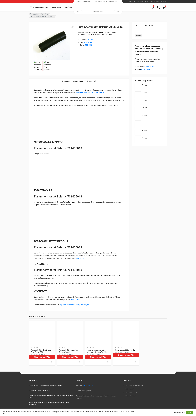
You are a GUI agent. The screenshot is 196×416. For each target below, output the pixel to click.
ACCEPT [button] (190, 412)
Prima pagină (34, 14)
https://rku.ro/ (80, 258)
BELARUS (139, 35)
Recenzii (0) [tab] (91, 81)
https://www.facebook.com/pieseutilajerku (75, 305)
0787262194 (91, 40)
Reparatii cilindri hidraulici (158, 1)
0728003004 (88, 42)
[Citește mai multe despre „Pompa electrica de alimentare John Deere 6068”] (52, 362)
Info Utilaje (132, 1)
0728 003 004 (88, 386)
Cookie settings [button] (179, 412)
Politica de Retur (130, 396)
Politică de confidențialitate (134, 385)
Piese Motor (44, 14)
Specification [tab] (78, 81)
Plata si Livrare (129, 389)
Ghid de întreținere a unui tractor (40, 390)
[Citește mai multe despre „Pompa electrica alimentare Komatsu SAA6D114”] (80, 362)
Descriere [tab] (66, 81)
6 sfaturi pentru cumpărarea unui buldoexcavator (45, 385)
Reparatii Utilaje (143, 1)
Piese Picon (67, 7)
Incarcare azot (56, 7)
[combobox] (98, 11)
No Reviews (42, 354)
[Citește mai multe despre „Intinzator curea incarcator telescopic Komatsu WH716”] (108, 362)
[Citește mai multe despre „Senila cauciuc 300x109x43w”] (136, 362)
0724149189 (88, 45)
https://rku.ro (75, 300)
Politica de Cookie (131, 392)
